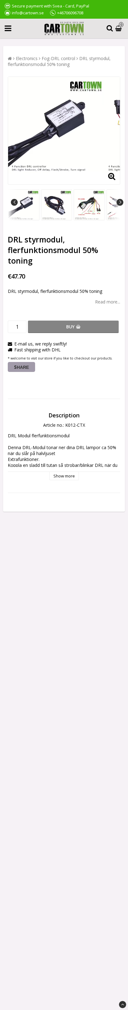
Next (120, 202)
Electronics (27, 58)
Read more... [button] (107, 302)
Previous (14, 202)
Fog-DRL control (58, 58)
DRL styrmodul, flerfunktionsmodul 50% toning (59, 61)
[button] (119, 28)
